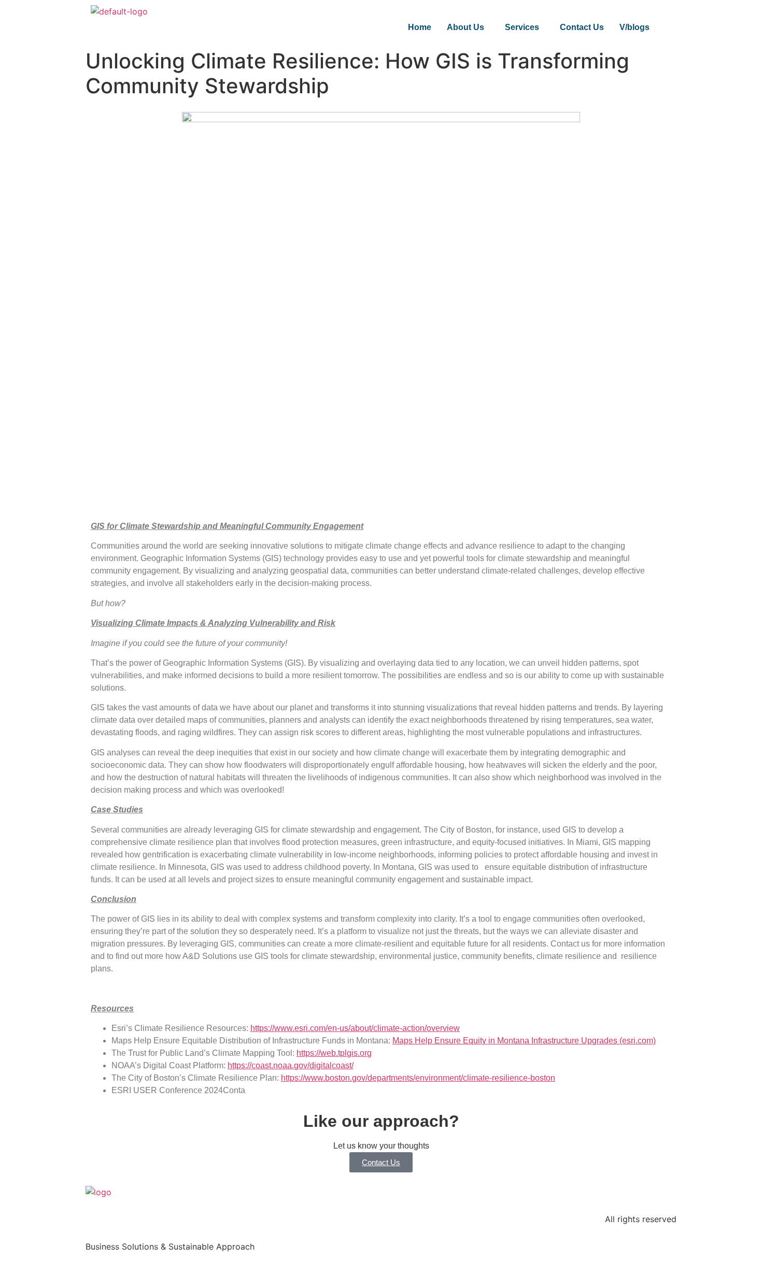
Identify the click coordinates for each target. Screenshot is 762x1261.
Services (522, 27)
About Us (465, 27)
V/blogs (634, 27)
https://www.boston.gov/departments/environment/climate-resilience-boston (418, 1077)
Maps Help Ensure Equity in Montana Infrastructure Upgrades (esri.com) (524, 1040)
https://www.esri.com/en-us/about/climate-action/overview (355, 1028)
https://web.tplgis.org (334, 1053)
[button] (468, 27)
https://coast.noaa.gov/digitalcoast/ (291, 1065)
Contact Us (582, 27)
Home (419, 27)
